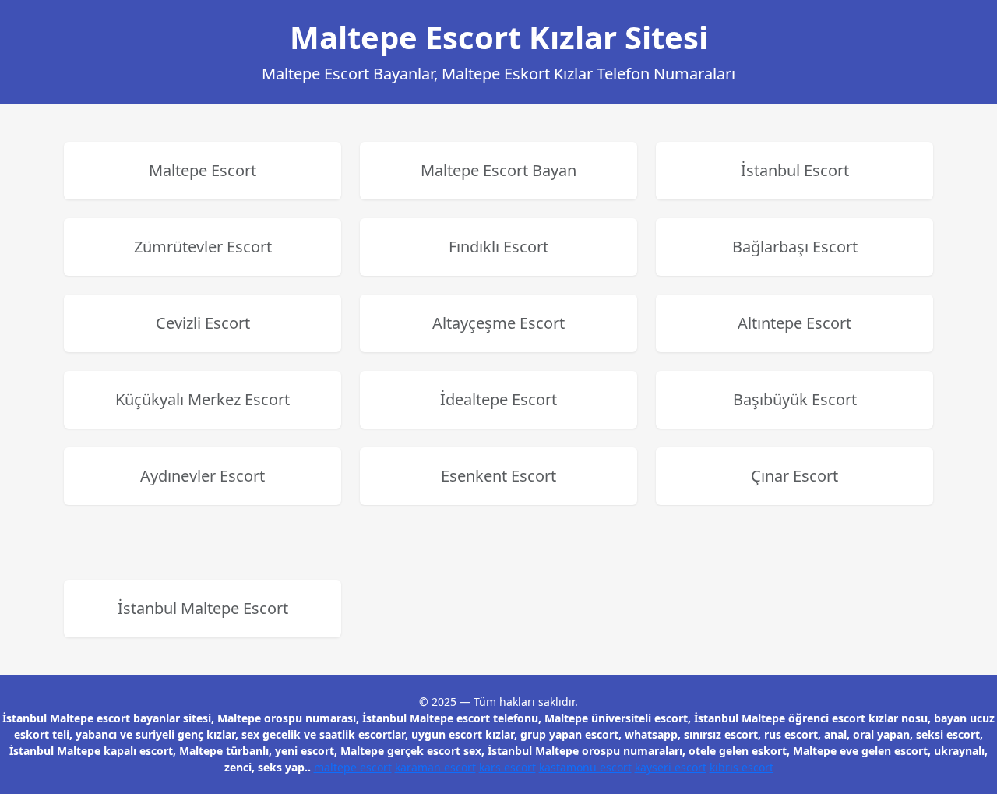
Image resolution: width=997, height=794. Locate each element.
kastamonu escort (585, 767)
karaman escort (435, 767)
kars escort (507, 767)
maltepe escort (353, 767)
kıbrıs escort (741, 767)
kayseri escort (670, 767)
